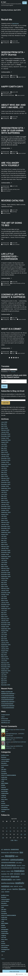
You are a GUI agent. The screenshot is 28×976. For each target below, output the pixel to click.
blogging (9, 855)
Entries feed (4, 718)
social (18, 189)
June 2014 (4, 652)
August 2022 (4, 514)
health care (3, 871)
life (8, 874)
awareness (15, 849)
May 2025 (4, 448)
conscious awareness (8, 862)
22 (21, 834)
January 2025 (5, 456)
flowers (23, 865)
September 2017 (5, 608)
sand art (16, 886)
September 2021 (5, 532)
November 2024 (5, 460)
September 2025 (5, 440)
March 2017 (4, 616)
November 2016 (5, 624)
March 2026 (4, 428)
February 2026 (5, 430)
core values (19, 862)
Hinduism (8, 871)
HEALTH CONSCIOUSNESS (8, 775)
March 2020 (4, 566)
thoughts (22, 889)
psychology (14, 211)
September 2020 (6, 556)
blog (21, 852)
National (3, 787)
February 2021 (5, 546)
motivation (5, 189)
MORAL (3, 785)
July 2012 (4, 674)
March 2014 (4, 656)
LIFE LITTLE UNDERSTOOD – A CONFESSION (9, 256)
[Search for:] (14, 381)
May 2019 (4, 582)
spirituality (9, 889)
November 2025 (5, 436)
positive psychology (8, 883)
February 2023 (5, 502)
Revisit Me (6, 19)
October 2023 (5, 486)
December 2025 (5, 434)
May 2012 (4, 678)
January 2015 (5, 648)
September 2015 (5, 644)
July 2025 (4, 444)
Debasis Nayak (6, 41)
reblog (11, 886)
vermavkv (8, 742)
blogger (2, 856)
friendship (4, 773)
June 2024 (4, 470)
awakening (7, 849)
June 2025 (4, 446)
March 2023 (4, 500)
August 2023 (4, 490)
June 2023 (4, 494)
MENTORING (4, 783)
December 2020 (5, 550)
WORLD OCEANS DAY (7, 691)
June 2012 (4, 676)
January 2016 (5, 642)
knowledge (4, 873)
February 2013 (5, 662)
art (2, 849)
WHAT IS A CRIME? (11, 329)
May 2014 (4, 654)
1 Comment (14, 118)
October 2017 (5, 606)
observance (15, 876)
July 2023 (4, 492)
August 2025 (4, 442)
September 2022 (5, 512)
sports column (5, 805)
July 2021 (4, 536)
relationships (4, 793)
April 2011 (4, 682)
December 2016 (5, 622)
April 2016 (4, 638)
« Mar (11, 840)
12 (10, 831)
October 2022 (5, 510)
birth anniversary (14, 852)
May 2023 (4, 496)
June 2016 (4, 634)
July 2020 (4, 560)
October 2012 (5, 668)
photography (4, 789)
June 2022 (4, 518)
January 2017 (5, 620)
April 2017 (4, 614)
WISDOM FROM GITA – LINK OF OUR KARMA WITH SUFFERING (13, 130)
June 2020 (4, 562)
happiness (22, 867)
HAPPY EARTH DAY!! (12, 86)
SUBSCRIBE (5, 402)
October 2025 (5, 438)
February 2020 (5, 568)
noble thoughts (5, 876)
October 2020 (5, 554)
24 (3, 837)
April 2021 (4, 542)
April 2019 (4, 584)
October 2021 (5, 530)
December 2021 (5, 526)
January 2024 (5, 480)
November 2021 (5, 528)
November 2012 (5, 666)
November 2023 (5, 484)
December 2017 (5, 604)
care (16, 856)
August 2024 (4, 466)
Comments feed (5, 720)
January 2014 (5, 658)
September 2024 (6, 464)
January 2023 (5, 504)
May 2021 (4, 540)
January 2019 (5, 590)
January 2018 (5, 602)
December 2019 (5, 572)
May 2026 (4, 424)
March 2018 (4, 600)
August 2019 (4, 578)
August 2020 (4, 558)
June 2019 (4, 580)
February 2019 (5, 588)
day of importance (8, 865)
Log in (3, 716)
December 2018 (5, 592)
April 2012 (4, 680)
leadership (4, 777)
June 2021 (4, 538)
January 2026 (5, 432)
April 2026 (4, 426)
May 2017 (3, 612)
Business (3, 757)
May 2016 (4, 636)
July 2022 (4, 516)
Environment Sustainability (8, 95)
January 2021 (5, 548)
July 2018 (4, 596)
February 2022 (5, 522)
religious (3, 795)
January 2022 (5, 524)
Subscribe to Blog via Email (12, 391)
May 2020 (4, 564)
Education (4, 763)
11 (6, 831)
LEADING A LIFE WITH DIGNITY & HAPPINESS (13, 295)
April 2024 (4, 474)
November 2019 (5, 574)
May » (16, 840)
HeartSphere (15, 23)
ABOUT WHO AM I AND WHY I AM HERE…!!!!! (13, 106)
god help (14, 283)
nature (23, 874)
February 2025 (5, 454)
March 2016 (4, 640)
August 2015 (4, 646)
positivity (19, 883)
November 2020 (5, 552)
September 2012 (5, 670)
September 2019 (5, 576)
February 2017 (5, 618)
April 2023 (4, 498)
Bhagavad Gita (5, 852)
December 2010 (5, 684)
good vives (16, 868)
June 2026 (4, 422)
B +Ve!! (3, 2)
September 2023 (5, 488)
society (10, 93)
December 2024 (5, 458)
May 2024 (4, 472)
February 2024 (5, 478)
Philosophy (10, 189)
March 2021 (4, 544)
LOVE (2, 781)
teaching (15, 889)
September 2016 (5, 628)
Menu (25, 2)
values (3, 811)
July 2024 (4, 468)
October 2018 (5, 594)
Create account (5, 714)
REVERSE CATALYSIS (12, 200)
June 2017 (4, 610)
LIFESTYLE (4, 779)
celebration (5, 860)
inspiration (19, 870)
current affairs (5, 761)
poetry (18, 879)
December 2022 (5, 506)
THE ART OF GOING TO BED (11, 224)
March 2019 (4, 586)
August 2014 (4, 650)
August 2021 (4, 534)
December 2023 (5, 482)
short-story (4, 799)
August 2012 (4, 672)
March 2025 (4, 452)
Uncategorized (6, 42)
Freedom (3, 771)
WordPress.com (5, 722)
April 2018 (4, 598)
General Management (6, 867)
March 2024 (4, 476)
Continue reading (5, 72)
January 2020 (5, 570)
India (12, 871)
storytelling (4, 807)
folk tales (3, 769)
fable (2, 767)
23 (25, 834)
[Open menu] (2, 955)
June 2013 (4, 660)
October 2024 (5, 462)
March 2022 (4, 520)
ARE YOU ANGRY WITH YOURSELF (10, 164)
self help (15, 189)
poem (14, 879)
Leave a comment (15, 42)
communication (5, 759)
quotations (5, 886)
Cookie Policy (7, 967)
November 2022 (5, 508)
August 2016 (4, 630)
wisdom (7, 891)
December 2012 (5, 664)
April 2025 (4, 450)
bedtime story (5, 755)
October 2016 (5, 626)
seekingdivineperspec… (12, 733)
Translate (13, 371)
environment (5, 93)
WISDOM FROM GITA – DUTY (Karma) (13, 53)
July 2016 (4, 632)
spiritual (13, 77)
